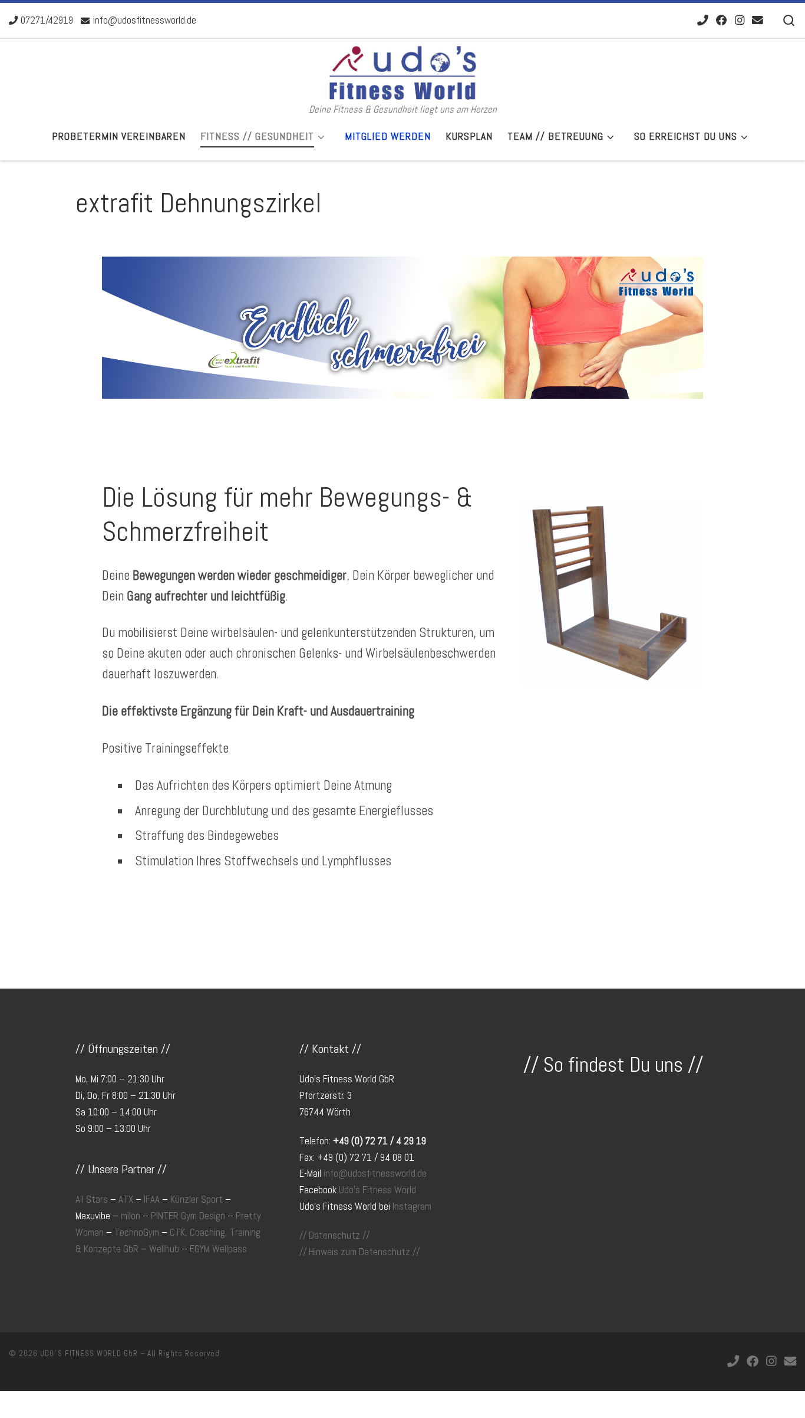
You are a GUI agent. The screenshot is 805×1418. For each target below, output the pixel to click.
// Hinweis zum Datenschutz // (359, 1252)
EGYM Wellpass (218, 1249)
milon (130, 1216)
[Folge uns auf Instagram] (739, 20)
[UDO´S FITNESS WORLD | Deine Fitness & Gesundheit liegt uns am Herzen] (402, 71)
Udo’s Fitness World (377, 1190)
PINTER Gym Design (188, 1216)
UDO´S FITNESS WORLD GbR (89, 1353)
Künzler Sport (196, 1199)
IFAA (152, 1199)
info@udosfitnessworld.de (375, 1173)
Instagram (411, 1206)
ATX (125, 1199)
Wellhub (164, 1249)
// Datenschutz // (334, 1235)
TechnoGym (136, 1232)
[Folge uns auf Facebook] (721, 20)
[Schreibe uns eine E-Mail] (757, 20)
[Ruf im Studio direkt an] (702, 20)
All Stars (91, 1199)
